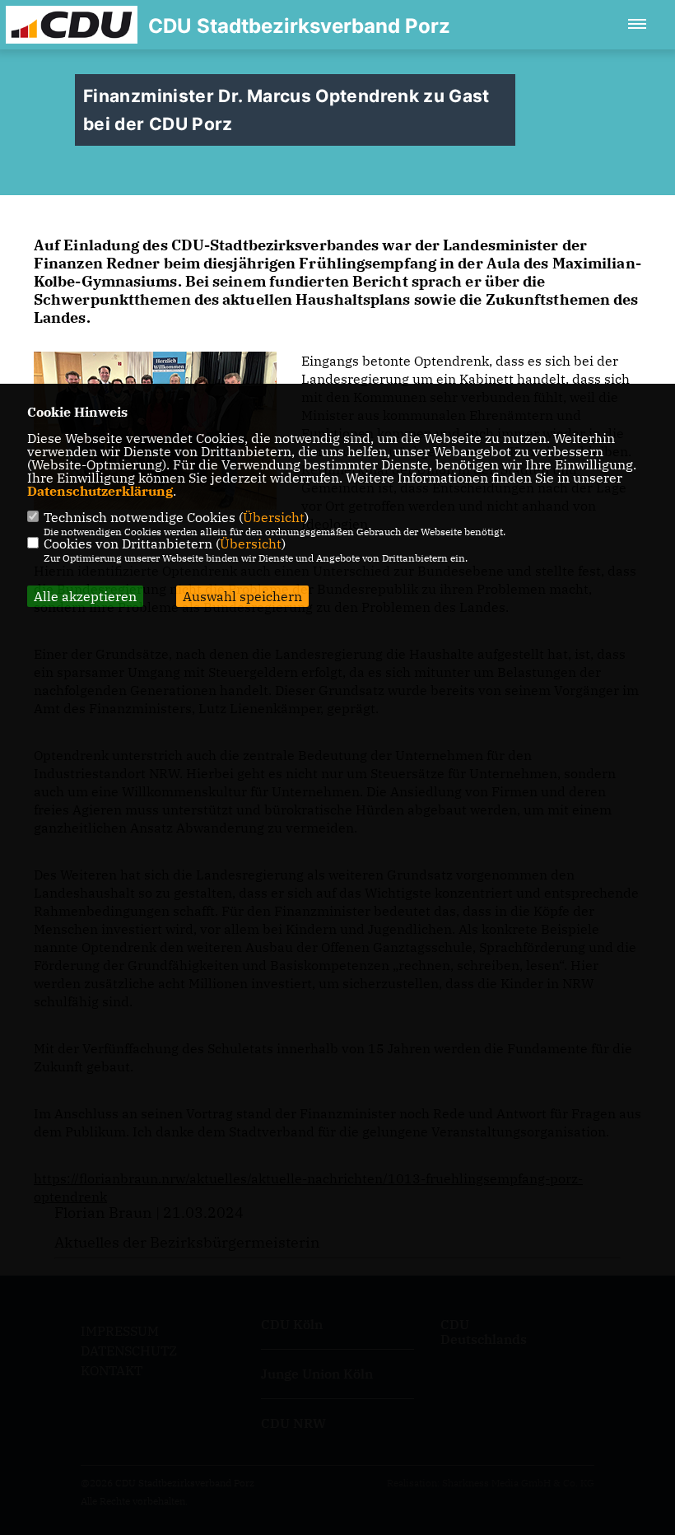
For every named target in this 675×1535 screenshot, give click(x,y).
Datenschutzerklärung (100, 491)
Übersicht (274, 517)
